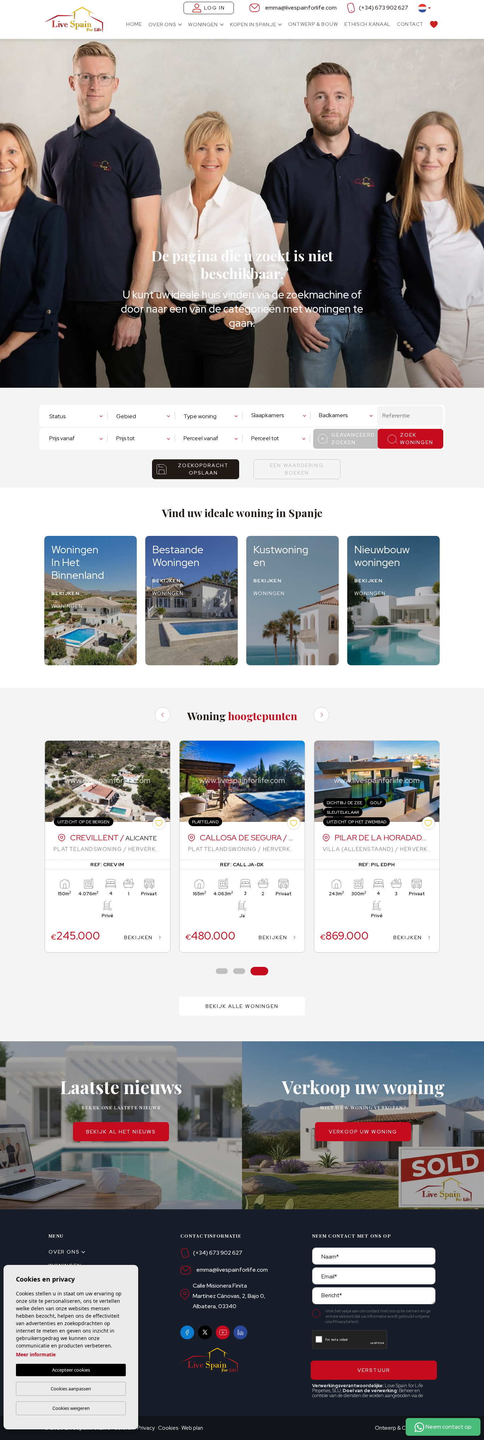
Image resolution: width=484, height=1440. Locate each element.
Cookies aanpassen (71, 1388)
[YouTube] (223, 1332)
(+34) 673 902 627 (383, 7)
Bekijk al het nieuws (121, 1131)
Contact (410, 24)
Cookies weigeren (71, 1408)
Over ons (162, 24)
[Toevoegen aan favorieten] (158, 823)
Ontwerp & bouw (313, 24)
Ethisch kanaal (367, 24)
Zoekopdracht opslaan (203, 469)
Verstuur (374, 1370)
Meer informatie (36, 1354)
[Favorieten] (434, 24)
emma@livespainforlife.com (301, 7)
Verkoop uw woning (363, 1131)
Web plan (192, 1427)
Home (134, 24)
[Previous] (162, 715)
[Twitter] (205, 1332)
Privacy (146, 1427)
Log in (214, 8)
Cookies (168, 1427)
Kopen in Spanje (253, 24)
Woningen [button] (203, 24)
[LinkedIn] (240, 1332)
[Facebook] (187, 1332)
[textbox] (76, 416)
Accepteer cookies (71, 1370)
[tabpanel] (107, 846)
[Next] (321, 715)
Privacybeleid (346, 1321)
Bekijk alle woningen (242, 1006)
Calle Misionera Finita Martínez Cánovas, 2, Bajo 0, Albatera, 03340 (229, 1296)
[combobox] (77, 415)
